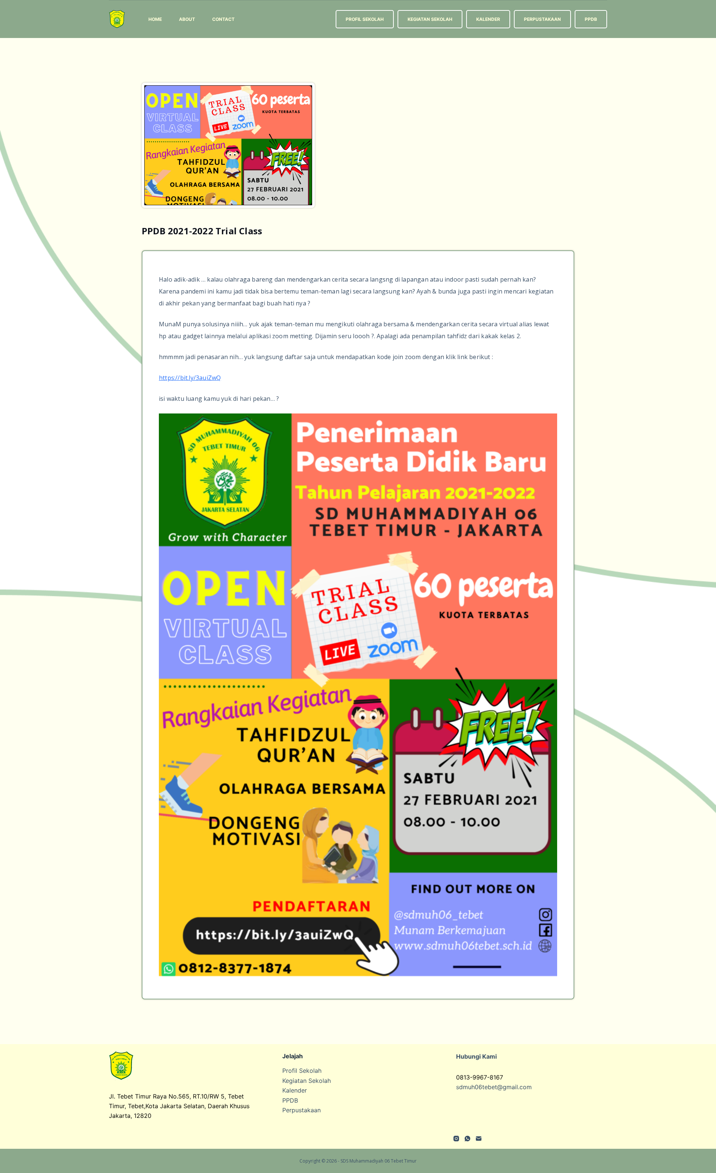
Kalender (488, 19)
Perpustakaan (542, 19)
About (187, 19)
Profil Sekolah (365, 19)
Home (155, 19)
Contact (223, 19)
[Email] (478, 1138)
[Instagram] (456, 1138)
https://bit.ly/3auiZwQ (190, 378)
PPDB (591, 19)
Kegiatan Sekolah (430, 19)
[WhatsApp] (467, 1138)
